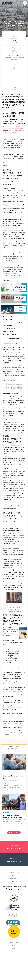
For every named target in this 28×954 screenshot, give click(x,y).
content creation (15, 128)
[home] (6, 3)
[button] (25, 3)
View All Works (14, 832)
